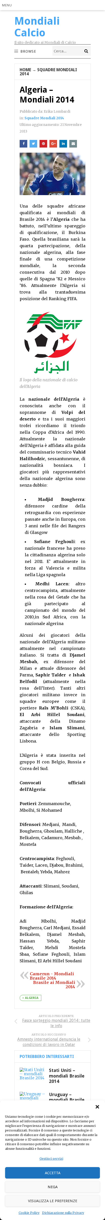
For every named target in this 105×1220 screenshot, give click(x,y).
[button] (97, 1106)
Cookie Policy (29, 1213)
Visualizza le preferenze (52, 1201)
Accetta (52, 1173)
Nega (53, 1187)
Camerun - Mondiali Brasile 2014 (52, 976)
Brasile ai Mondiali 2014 (54, 984)
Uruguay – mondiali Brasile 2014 (66, 1100)
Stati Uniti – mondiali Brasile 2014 (66, 1076)
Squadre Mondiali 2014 (48, 71)
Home (25, 69)
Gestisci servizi (51, 1158)
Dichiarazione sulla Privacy (63, 1213)
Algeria (31, 998)
